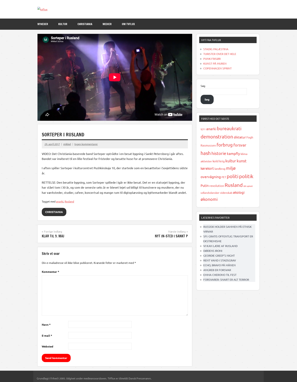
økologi (239, 192)
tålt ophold (247, 186)
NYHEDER (42, 24)
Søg (203, 85)
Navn (46, 324)
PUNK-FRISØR (212, 58)
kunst (241, 160)
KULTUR (62, 24)
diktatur (240, 137)
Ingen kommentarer (86, 144)
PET (224, 177)
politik (246, 176)
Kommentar (50, 271)
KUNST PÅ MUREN (215, 63)
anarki (59, 201)
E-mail (47, 335)
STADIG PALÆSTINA (215, 49)
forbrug (225, 145)
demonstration (217, 136)
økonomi (209, 199)
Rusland (69, 201)
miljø (231, 168)
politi (232, 176)
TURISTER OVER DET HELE (219, 53)
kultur (230, 160)
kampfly (233, 153)
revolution (216, 185)
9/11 (203, 129)
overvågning (211, 176)
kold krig (219, 161)
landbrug (219, 168)
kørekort (207, 168)
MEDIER (107, 24)
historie (218, 153)
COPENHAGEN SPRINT (217, 68)
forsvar (239, 144)
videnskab (226, 192)
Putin (205, 185)
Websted (47, 346)
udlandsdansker (210, 192)
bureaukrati (229, 128)
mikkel (67, 144)
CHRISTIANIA (85, 24)
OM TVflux (128, 24)
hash (206, 153)
